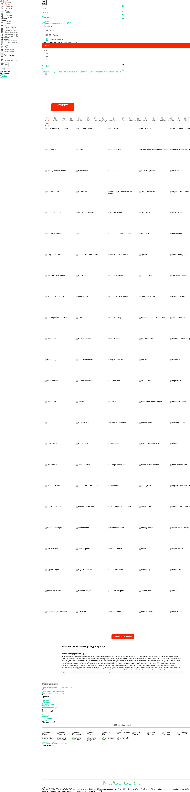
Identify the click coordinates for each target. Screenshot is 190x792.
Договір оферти (48, 704)
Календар (53, 72)
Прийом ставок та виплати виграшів (57, 688)
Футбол (45, 717)
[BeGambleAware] (107, 783)
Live (43, 68)
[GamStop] (128, 783)
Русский (3, 77)
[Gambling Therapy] (138, 783)
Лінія (48, 66)
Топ (44, 66)
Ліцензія (45, 706)
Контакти (46, 702)
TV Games (46, 720)
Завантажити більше (123, 637)
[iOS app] (58, 762)
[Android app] (58, 779)
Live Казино (47, 719)
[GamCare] (117, 783)
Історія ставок (64, 72)
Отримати (63, 105)
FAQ (43, 690)
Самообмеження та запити (53, 693)
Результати (75, 72)
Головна (45, 715)
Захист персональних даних (53, 691)
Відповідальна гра (49, 708)
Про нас (45, 701)
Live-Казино (116, 72)
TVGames (107, 72)
